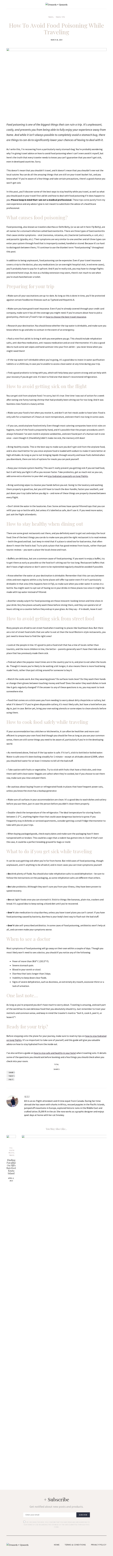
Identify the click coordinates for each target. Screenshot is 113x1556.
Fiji (11, 1148)
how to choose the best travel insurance (66, 316)
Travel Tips (60, 17)
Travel (51, 17)
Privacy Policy (99, 1545)
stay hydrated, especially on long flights (68, 476)
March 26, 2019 (56, 40)
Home (57, 1545)
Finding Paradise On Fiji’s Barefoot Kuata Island (11, 1167)
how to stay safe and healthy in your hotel (55, 1052)
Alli (26, 1096)
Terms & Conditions (75, 1545)
